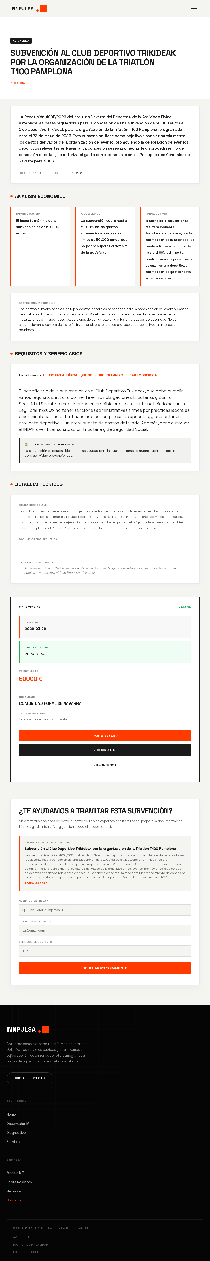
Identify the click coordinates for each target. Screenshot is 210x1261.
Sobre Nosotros (19, 1182)
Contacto (14, 1200)
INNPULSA (21, 8)
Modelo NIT (15, 1173)
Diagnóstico (16, 1132)
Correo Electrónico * (35, 921)
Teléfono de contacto (35, 942)
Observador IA (18, 1123)
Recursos (14, 1191)
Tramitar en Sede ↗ (104, 735)
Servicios (14, 1141)
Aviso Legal (22, 1237)
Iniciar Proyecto (30, 1078)
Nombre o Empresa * (33, 900)
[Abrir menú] (194, 9)
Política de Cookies (28, 1252)
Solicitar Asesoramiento (105, 968)
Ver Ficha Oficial (105, 750)
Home (11, 1114)
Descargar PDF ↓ (105, 765)
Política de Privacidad (30, 1244)
